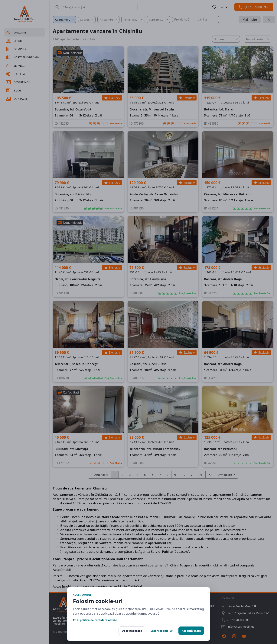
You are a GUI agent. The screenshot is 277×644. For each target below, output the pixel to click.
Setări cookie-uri (162, 631)
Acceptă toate (191, 631)
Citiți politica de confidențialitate (95, 620)
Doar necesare (132, 631)
